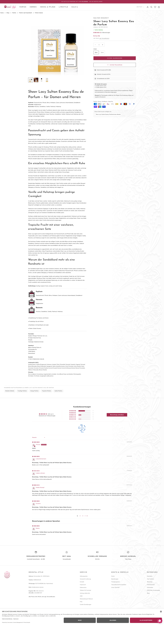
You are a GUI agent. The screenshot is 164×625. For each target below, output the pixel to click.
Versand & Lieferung (85, 579)
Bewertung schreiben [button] (117, 415)
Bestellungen (114, 579)
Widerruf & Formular (85, 590)
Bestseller (149, 582)
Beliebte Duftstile (9, 391)
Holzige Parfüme (34, 391)
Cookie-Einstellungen (85, 604)
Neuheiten (149, 576)
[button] (97, 32)
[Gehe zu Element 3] (41, 80)
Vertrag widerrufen (85, 593)
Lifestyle (63, 7)
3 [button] (82, 516)
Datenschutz (83, 587)
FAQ (81, 601)
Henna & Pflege (47, 7)
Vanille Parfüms (58, 391)
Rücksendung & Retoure (86, 599)
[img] (35, 442)
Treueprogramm (115, 582)
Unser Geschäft (115, 587)
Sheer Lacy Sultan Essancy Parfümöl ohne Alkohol (108, 114)
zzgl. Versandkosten (104, 38)
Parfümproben (151, 584)
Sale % (74, 7)
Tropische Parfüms (46, 391)
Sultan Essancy (101, 18)
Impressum (83, 584)
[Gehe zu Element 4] (47, 80)
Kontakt (82, 582)
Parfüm (22, 7)
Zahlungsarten (84, 576)
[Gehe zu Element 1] (30, 80)
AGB (81, 596)
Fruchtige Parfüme (22, 391)
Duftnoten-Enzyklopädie (153, 590)
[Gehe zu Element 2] (36, 80)
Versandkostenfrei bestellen (118, 584)
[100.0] (82, 427)
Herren (33, 7)
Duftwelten (150, 587)
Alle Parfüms (150, 579)
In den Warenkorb (114, 58)
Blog (148, 593)
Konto (113, 576)
